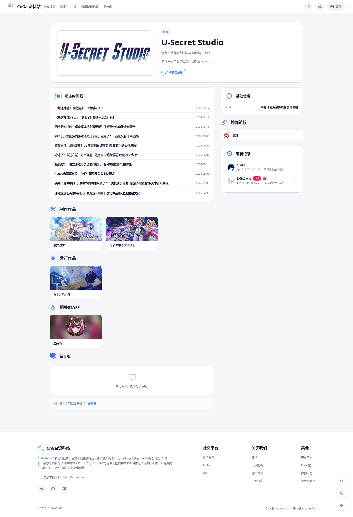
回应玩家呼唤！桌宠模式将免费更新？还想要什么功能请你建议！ (96, 127)
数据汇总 (307, 473)
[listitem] (262, 167)
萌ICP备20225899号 (304, 508)
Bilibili (207, 465)
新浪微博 (208, 457)
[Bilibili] (53, 489)
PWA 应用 (307, 465)
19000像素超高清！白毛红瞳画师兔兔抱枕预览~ (85, 174)
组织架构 (257, 465)
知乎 (206, 473)
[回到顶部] (341, 505)
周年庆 (107, 7)
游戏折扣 (49, 7)
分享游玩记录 (89, 7)
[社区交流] (341, 481)
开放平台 (307, 457)
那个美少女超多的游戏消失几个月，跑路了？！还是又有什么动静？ (98, 136)
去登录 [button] (92, 403)
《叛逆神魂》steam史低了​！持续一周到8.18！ (85, 117)
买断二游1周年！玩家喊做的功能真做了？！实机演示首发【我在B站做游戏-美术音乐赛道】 (113, 183)
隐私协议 (257, 473)
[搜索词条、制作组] (308, 6)
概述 (254, 457)
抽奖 (63, 7)
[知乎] (64, 489)
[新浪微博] (42, 489)
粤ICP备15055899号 (276, 508)
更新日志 (257, 481)
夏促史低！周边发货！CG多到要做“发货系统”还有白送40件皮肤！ (97, 146)
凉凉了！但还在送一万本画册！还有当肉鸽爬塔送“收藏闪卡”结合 (96, 155)
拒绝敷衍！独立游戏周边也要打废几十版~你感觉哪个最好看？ (94, 164)
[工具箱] (341, 493)
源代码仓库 (308, 481)
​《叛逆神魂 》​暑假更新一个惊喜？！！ (79, 108)
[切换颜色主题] (320, 6)
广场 (73, 7)
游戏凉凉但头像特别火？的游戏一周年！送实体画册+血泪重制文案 (97, 193)
